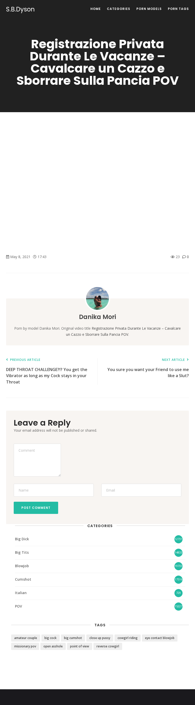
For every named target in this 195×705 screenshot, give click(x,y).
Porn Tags (178, 9)
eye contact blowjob (159, 638)
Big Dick (22, 538)
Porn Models (149, 9)
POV (18, 606)
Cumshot (23, 579)
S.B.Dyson (20, 9)
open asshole (53, 646)
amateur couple (25, 638)
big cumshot (73, 638)
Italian (21, 592)
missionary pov (25, 646)
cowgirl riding (128, 638)
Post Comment (36, 508)
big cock (50, 638)
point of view (79, 646)
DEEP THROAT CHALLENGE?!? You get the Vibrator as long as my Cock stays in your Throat (46, 371)
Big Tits (22, 552)
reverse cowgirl (107, 646)
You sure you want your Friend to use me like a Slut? (148, 368)
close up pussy (99, 638)
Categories (118, 9)
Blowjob (22, 565)
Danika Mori (97, 317)
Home (95, 9)
